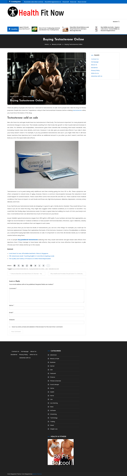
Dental (52, 366)
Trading (52, 421)
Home (52, 396)
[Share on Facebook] (14, 265)
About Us (94, 65)
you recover (82, 2)
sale (46, 269)
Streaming (53, 414)
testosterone (77, 110)
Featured (53, 373)
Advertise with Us (96, 76)
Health (52, 392)
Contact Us (95, 59)
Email (11, 312)
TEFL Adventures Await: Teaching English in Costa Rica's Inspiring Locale (31, 256)
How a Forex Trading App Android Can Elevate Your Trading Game (44, 29)
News (51, 407)
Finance (52, 377)
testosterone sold (54, 269)
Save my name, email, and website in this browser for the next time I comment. (37, 327)
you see (74, 2)
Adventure (53, 355)
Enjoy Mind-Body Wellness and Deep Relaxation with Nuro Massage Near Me (74, 28)
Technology (53, 418)
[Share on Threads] (43, 265)
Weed (52, 425)
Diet (51, 370)
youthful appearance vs (53, 2)
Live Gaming (54, 403)
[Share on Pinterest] (31, 265)
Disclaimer (94, 67)
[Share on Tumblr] (39, 265)
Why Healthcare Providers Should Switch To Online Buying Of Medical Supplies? (68, 274)
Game (52, 388)
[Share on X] (18, 265)
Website (12, 320)
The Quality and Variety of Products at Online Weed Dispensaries (30, 258)
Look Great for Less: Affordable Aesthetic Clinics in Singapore (28, 253)
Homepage (94, 62)
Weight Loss (53, 429)
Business (52, 362)
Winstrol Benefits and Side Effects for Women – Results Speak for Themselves (28, 274)
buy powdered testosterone (20, 269)
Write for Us (95, 73)
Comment (13, 288)
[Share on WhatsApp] (27, 265)
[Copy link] (48, 265)
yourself (66, 2)
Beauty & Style (14, 93)
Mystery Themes (37, 474)
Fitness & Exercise (55, 381)
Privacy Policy (95, 70)
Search (115, 21)
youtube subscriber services (34, 2)
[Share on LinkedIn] (22, 265)
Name (11, 305)
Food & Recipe (54, 384)
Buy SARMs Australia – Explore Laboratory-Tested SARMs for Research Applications (105, 28)
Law (51, 399)
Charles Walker (27, 96)
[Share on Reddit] (35, 265)
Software (53, 410)
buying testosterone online (36, 269)
